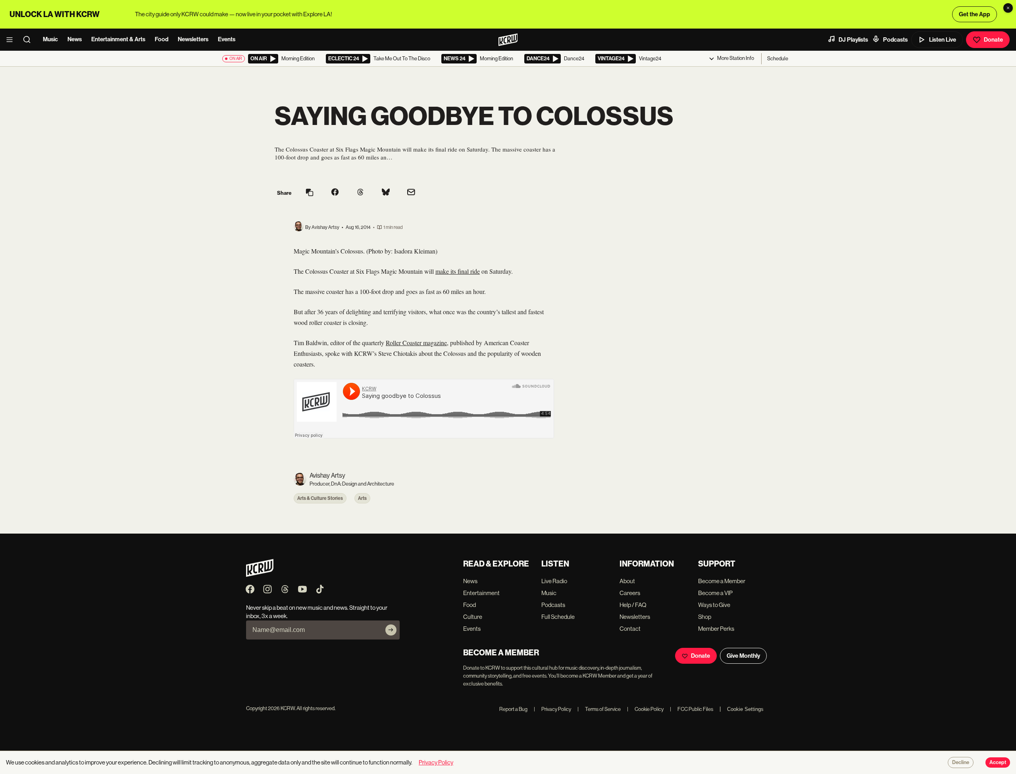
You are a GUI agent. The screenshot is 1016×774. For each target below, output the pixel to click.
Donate (993, 39)
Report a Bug (513, 709)
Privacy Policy (552, 709)
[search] (29, 39)
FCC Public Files (691, 709)
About (627, 581)
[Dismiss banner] (1008, 8)
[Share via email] (411, 193)
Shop (704, 616)
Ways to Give (714, 604)
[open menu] (12, 39)
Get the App (974, 14)
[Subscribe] (390, 630)
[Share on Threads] (360, 193)
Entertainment (481, 593)
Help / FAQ (633, 604)
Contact (630, 628)
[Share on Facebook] (335, 193)
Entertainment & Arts (118, 39)
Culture (472, 616)
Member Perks (716, 628)
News (74, 39)
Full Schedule (558, 616)
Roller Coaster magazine (416, 342)
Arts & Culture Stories (320, 498)
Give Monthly (743, 655)
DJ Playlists (853, 39)
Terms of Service (599, 709)
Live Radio (554, 581)
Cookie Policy (645, 709)
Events (226, 39)
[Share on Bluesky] (386, 193)
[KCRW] (259, 574)
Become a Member (721, 581)
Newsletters (193, 39)
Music (50, 39)
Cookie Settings (745, 709)
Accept (997, 762)
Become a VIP (715, 593)
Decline (960, 762)
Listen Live (942, 39)
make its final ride (457, 271)
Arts (362, 498)
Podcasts (895, 39)
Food (161, 39)
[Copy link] (310, 193)
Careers (630, 593)
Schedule (777, 58)
